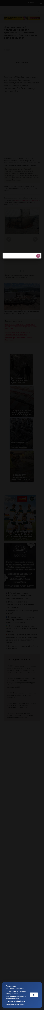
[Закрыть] (38, 256)
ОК (34, 995)
